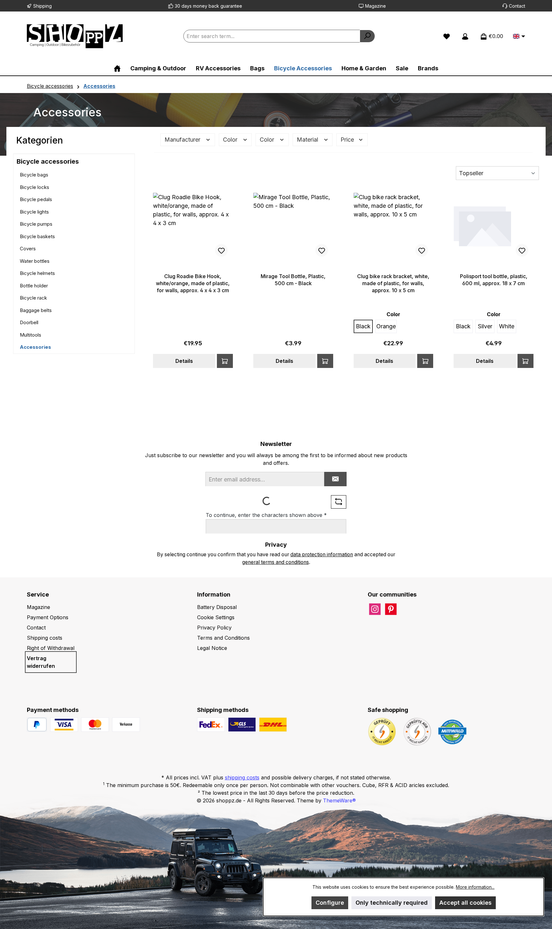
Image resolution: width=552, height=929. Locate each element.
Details (184, 361)
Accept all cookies (465, 902)
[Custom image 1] (64, 724)
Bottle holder (34, 286)
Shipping (42, 6)
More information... (475, 887)
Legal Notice (212, 648)
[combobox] (271, 36)
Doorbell (29, 322)
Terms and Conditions (223, 638)
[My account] (465, 36)
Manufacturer (183, 139)
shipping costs (242, 777)
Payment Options (47, 617)
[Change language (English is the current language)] (519, 36)
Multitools (30, 335)
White (506, 326)
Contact (517, 6)
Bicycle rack (33, 298)
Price (348, 139)
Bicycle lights (34, 212)
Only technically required (392, 902)
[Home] (117, 68)
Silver (485, 326)
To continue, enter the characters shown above (266, 515)
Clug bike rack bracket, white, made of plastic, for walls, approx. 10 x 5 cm (393, 283)
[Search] (367, 36)
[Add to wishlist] (221, 250)
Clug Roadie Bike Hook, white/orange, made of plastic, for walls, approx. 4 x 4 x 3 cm (193, 283)
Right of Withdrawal (50, 648)
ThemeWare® (339, 800)
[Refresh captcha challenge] (338, 502)
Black (363, 326)
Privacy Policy (214, 627)
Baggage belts (36, 310)
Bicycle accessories (48, 161)
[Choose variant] (525, 361)
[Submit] (335, 479)
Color (231, 139)
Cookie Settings (215, 617)
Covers (28, 249)
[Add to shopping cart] (225, 361)
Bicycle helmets (37, 273)
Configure (330, 902)
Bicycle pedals (36, 199)
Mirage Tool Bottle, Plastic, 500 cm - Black (293, 279)
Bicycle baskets (37, 236)
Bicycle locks (34, 187)
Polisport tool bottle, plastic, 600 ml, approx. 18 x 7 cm (493, 279)
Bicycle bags (34, 175)
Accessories (35, 347)
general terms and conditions (275, 562)
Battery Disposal (217, 607)
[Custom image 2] (95, 724)
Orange (386, 326)
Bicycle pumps (36, 224)
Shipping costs (44, 638)
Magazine (375, 6)
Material (308, 139)
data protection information (321, 554)
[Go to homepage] (75, 36)
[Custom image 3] (126, 724)
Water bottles (35, 261)
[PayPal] (37, 724)
